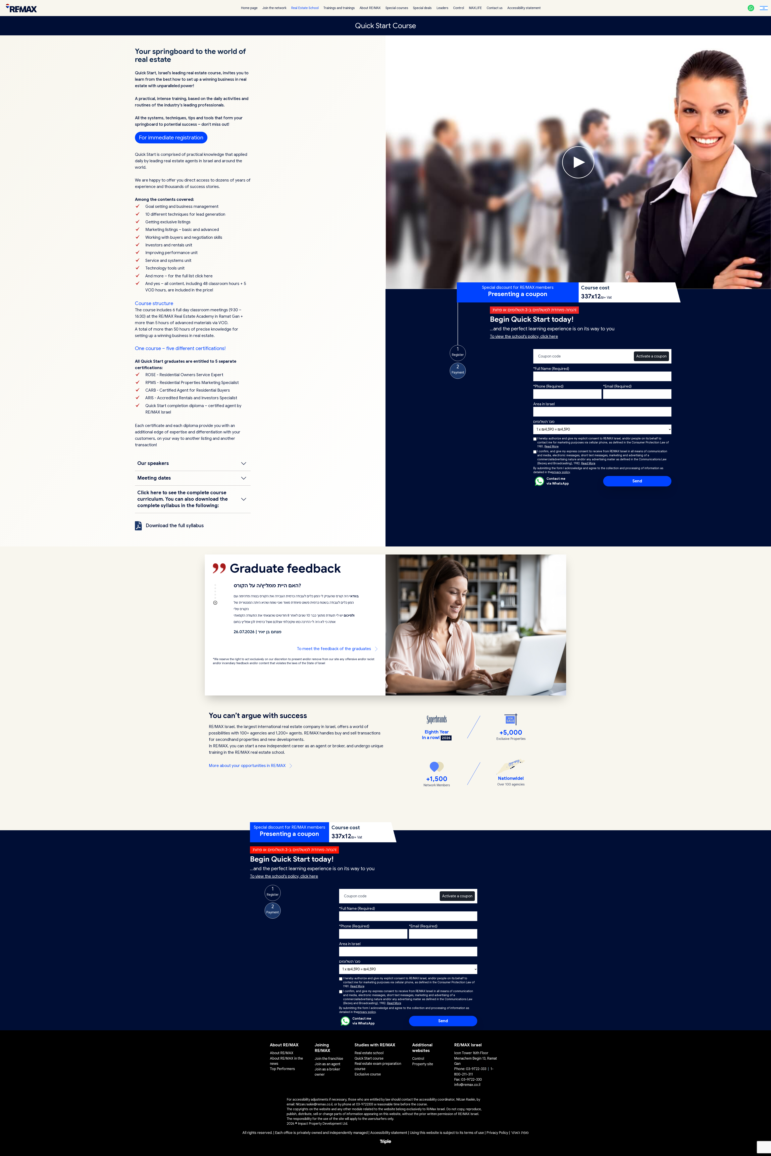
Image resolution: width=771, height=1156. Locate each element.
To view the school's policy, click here (524, 336)
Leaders (442, 8)
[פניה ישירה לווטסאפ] (751, 8)
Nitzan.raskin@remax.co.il (314, 1104)
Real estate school (369, 1053)
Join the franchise (329, 1058)
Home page (249, 8)
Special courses (397, 8)
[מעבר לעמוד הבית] (20, 8)
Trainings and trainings (339, 8)
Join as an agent (327, 1064)
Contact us (495, 8)
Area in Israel (544, 404)
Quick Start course (369, 1058)
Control (458, 8)
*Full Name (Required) (551, 369)
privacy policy (561, 472)
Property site (422, 1064)
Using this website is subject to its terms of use (447, 1132)
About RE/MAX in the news (286, 1061)
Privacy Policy (497, 1132)
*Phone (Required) (548, 386)
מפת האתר (520, 1132)
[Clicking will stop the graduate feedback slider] (215, 602)
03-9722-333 (476, 1069)
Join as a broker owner (327, 1072)
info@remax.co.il (467, 1084)
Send (637, 481)
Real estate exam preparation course (378, 1066)
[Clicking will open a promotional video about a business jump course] (578, 162)
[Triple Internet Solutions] (385, 1141)
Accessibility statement (524, 8)
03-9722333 (364, 1104)
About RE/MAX (370, 8)
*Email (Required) (617, 386)
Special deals (422, 8)
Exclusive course (368, 1074)
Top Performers (282, 1069)
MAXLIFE (475, 8)
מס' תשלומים (544, 422)
